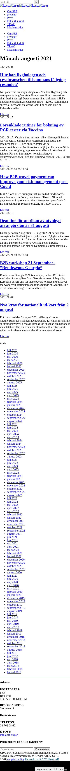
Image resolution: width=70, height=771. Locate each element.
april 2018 (13, 662)
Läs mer (4, 114)
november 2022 (16, 485)
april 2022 (13, 508)
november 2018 (16, 640)
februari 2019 (14, 630)
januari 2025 (14, 405)
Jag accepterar (44, 769)
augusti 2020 (14, 572)
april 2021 (13, 546)
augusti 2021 (14, 533)
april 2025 (13, 395)
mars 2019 (13, 627)
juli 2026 (12, 350)
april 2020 (13, 585)
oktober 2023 (14, 450)
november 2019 (16, 601)
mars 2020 (13, 588)
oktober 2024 (14, 414)
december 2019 (16, 598)
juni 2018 (12, 656)
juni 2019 (12, 617)
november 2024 (16, 411)
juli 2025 (12, 385)
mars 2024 (13, 437)
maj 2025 (12, 392)
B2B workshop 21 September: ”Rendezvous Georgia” (27, 265)
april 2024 (13, 433)
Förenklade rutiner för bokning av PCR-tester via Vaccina (32, 127)
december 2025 (16, 369)
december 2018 (16, 636)
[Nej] (65, 769)
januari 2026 (14, 366)
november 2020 (16, 562)
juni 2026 (12, 353)
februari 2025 (14, 401)
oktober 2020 (14, 565)
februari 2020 (14, 591)
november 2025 (16, 372)
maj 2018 (12, 659)
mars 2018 (13, 665)
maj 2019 (12, 620)
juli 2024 (12, 424)
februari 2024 (14, 440)
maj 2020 (12, 582)
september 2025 (16, 379)
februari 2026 (14, 363)
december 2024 (16, 408)
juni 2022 (12, 501)
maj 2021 (12, 543)
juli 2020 (12, 575)
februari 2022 (14, 514)
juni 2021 (12, 540)
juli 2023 (12, 459)
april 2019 (13, 623)
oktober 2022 (14, 488)
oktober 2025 (14, 376)
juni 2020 (12, 578)
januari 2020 (14, 594)
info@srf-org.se (9, 734)
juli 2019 (12, 614)
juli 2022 (12, 498)
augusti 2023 (14, 456)
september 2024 (16, 417)
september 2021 (16, 530)
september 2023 (16, 453)
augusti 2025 (14, 382)
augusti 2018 (14, 649)
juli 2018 (12, 652)
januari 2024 (14, 443)
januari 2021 (14, 556)
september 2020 (16, 569)
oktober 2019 (14, 604)
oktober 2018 (14, 643)
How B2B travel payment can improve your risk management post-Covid (34, 181)
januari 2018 (14, 672)
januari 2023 (14, 479)
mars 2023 (13, 472)
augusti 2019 (14, 611)
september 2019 (16, 607)
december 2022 (16, 482)
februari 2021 (14, 553)
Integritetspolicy (15, 759)
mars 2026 (13, 359)
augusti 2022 (14, 495)
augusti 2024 (14, 421)
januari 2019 (14, 633)
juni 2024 (12, 427)
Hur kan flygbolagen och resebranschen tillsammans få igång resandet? (33, 79)
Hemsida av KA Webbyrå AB (42, 759)
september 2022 (16, 491)
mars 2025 (13, 398)
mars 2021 (13, 549)
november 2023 (16, 446)
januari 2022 (14, 517)
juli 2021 (12, 537)
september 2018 (16, 646)
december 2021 (16, 520)
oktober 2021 (14, 527)
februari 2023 (14, 475)
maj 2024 (12, 430)
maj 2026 (12, 356)
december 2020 (16, 559)
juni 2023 (12, 462)
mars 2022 (13, 511)
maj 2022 (12, 504)
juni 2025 (12, 388)
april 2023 (13, 469)
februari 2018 (14, 668)
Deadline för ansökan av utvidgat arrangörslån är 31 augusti (30, 223)
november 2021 (16, 524)
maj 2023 (12, 466)
